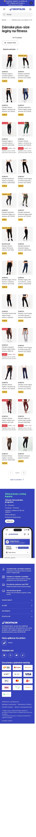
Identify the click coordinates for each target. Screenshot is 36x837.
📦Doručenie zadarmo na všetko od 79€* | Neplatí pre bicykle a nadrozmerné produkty (15, 3)
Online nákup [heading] (7, 600)
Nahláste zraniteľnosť (9, 704)
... (9, 20)
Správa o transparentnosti (23, 707)
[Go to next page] (24, 472)
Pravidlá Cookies (7, 707)
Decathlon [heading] (6, 616)
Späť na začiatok (16, 479)
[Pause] (31, 3)
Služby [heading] (4, 605)
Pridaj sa (10, 521)
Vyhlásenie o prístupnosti (10, 701)
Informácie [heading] (6, 611)
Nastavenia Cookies (24, 704)
